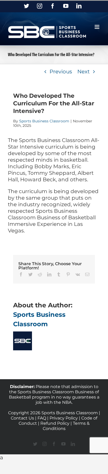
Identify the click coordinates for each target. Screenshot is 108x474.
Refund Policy (54, 423)
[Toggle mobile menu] (97, 27)
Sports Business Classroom (44, 121)
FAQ (41, 418)
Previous (61, 71)
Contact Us (23, 418)
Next (83, 71)
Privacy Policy (64, 418)
